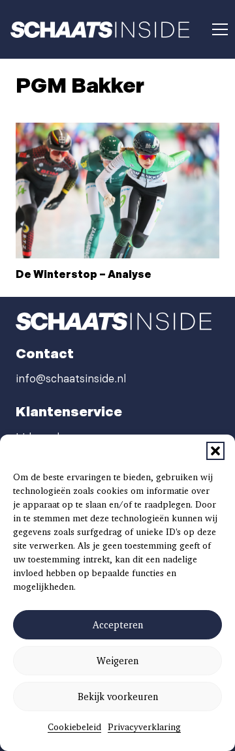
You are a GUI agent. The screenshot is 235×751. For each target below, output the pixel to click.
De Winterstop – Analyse (83, 275)
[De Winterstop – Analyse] (117, 190)
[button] (215, 450)
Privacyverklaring (144, 727)
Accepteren (118, 625)
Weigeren (117, 661)
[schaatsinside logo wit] (99, 30)
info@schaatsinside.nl (71, 379)
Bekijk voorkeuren (118, 697)
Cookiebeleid (74, 727)
